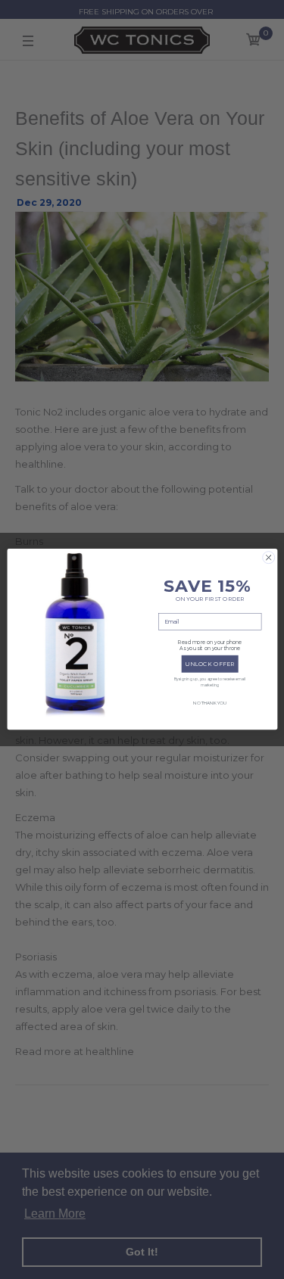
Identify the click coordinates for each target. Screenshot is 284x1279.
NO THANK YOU (209, 703)
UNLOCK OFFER (210, 664)
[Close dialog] (268, 558)
